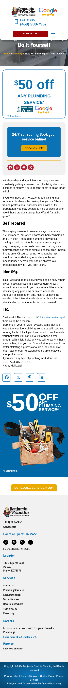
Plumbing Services (13, 590)
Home (7, 54)
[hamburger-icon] (53, 34)
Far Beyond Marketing (49, 683)
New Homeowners (13, 604)
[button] (30, 34)
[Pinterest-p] (14, 542)
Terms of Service (29, 676)
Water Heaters (11, 599)
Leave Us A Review (13, 649)
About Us (8, 586)
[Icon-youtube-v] (30, 542)
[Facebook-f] (5, 542)
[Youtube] (24, 167)
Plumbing (17, 54)
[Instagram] (17, 167)
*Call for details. (14, 116)
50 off (34, 84)
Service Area (10, 609)
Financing (8, 613)
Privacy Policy (11, 676)
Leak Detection (12, 595)
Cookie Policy (47, 676)
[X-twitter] (31, 167)
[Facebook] (10, 167)
